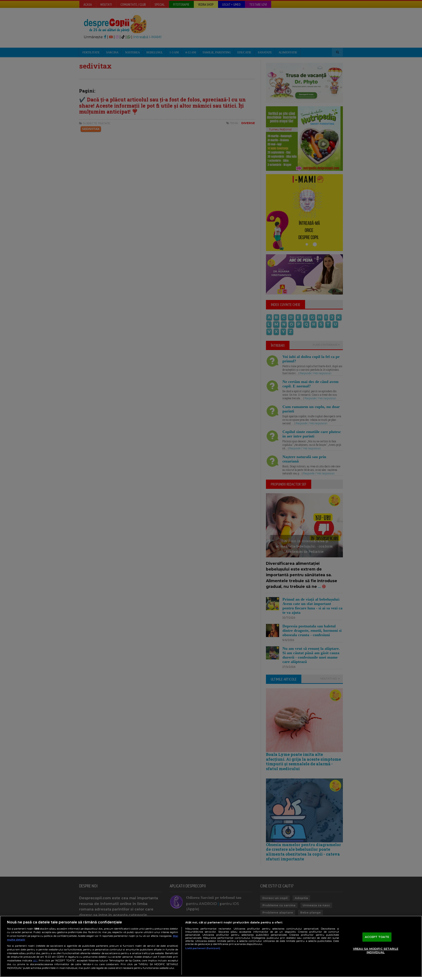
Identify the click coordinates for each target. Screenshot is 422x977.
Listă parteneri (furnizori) (202, 948)
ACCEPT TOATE (377, 937)
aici (35, 960)
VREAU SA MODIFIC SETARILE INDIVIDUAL (375, 950)
